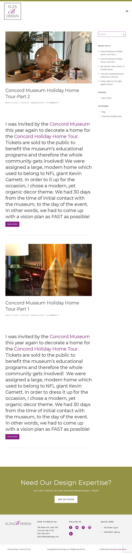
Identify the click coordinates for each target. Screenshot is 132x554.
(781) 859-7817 (43, 533)
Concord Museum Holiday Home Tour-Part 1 (42, 306)
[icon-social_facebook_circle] (71, 527)
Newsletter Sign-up (112, 532)
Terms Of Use (25, 549)
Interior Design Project (77, 490)
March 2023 (106, 98)
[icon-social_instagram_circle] (90, 527)
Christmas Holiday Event (111, 116)
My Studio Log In (111, 527)
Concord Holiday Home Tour (46, 136)
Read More (12, 224)
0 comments (52, 103)
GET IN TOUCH (66, 499)
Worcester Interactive (117, 549)
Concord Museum (69, 124)
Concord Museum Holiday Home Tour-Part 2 (42, 93)
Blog (103, 112)
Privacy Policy (13, 549)
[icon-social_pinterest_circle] (84, 527)
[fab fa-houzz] (71, 533)
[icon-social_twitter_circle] (77, 527)
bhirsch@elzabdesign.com (48, 536)
